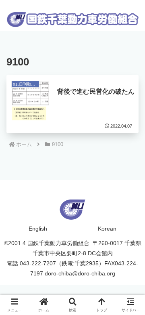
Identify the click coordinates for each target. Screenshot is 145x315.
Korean (107, 228)
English (38, 228)
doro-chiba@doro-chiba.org (80, 273)
